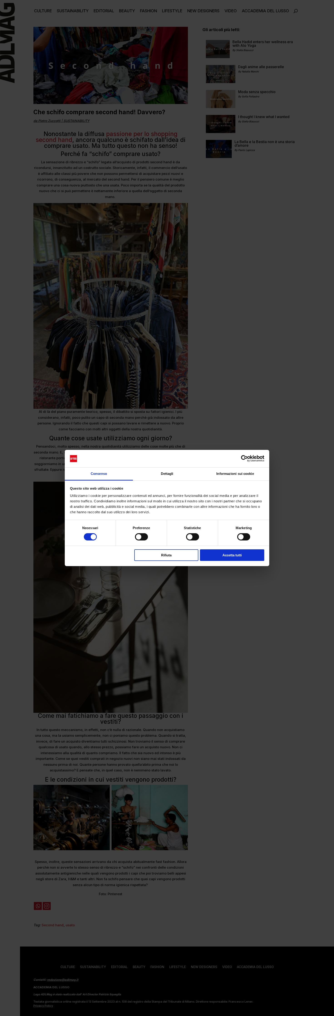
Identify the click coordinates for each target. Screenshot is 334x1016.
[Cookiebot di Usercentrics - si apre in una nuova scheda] (244, 458)
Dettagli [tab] (167, 474)
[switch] (141, 536)
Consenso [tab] (99, 474)
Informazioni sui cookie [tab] (235, 474)
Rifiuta (166, 555)
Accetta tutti (232, 555)
